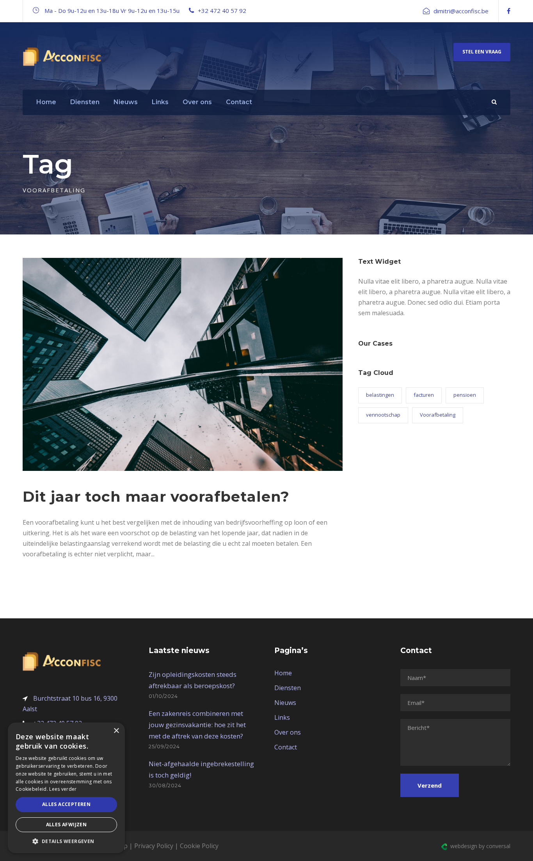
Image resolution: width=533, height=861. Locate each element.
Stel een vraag (481, 51)
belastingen (380, 394)
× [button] (116, 731)
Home (46, 102)
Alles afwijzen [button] (66, 824)
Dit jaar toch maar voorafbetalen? (156, 496)
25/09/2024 (164, 746)
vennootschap (383, 414)
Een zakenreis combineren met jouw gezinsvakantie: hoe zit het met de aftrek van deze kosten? (197, 724)
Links (160, 102)
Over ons (197, 102)
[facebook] (508, 11)
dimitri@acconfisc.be (461, 11)
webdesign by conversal (478, 846)
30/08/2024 (165, 785)
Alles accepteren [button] (66, 804)
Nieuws (126, 102)
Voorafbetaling (437, 414)
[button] (66, 841)
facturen (424, 394)
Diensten (84, 102)
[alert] (66, 788)
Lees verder (62, 789)
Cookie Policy (199, 845)
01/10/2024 (163, 696)
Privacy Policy (153, 845)
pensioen (464, 394)
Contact (239, 102)
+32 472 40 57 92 (222, 10)
